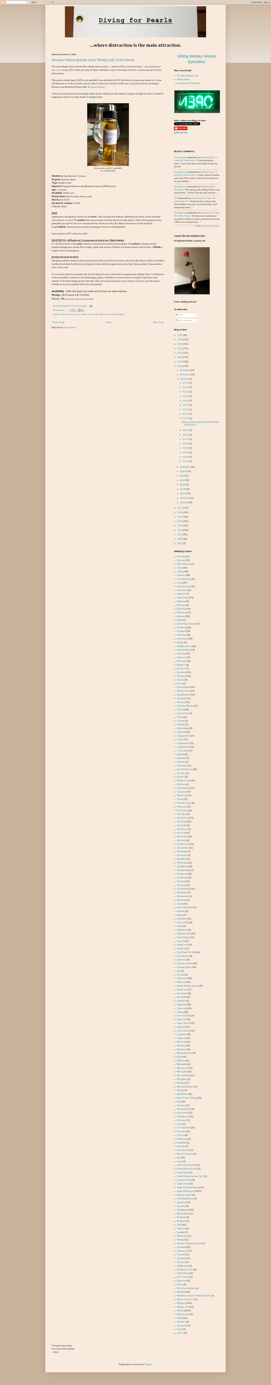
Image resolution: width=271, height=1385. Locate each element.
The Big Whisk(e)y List (187, 76)
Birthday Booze (184, 646)
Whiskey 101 (183, 1307)
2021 (180, 353)
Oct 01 (186, 461)
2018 (180, 366)
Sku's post (57, 70)
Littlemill (181, 1027)
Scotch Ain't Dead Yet (186, 1165)
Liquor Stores (183, 1023)
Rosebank (181, 1143)
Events (180, 799)
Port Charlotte (183, 1128)
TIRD (179, 1225)
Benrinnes (182, 635)
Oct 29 (186, 392)
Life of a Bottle (184, 1016)
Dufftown (181, 784)
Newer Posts (58, 322)
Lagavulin (181, 1004)
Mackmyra (182, 1049)
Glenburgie (182, 851)
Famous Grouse (184, 803)
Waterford (182, 1281)
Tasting (180, 1240)
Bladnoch (181, 657)
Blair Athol (182, 661)
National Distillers (185, 1087)
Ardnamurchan (184, 579)
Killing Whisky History (187, 986)
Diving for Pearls (69, 306)
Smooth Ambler (184, 1195)
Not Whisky (182, 1094)
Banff (179, 620)
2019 (180, 362)
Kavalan (180, 975)
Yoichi (179, 1329)
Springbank (182, 1210)
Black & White (183, 650)
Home (109, 322)
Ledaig (180, 1012)
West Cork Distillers (186, 1288)
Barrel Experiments (186, 624)
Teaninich (181, 1247)
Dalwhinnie (182, 766)
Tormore (181, 1262)
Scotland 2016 (183, 1180)
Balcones (181, 605)
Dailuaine (181, 758)
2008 (180, 539)
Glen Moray (182, 829)
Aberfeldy (181, 556)
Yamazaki (181, 1326)
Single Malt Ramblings (187, 1187)
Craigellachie (183, 747)
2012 (180, 530)
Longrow (181, 1038)
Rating (55, 298)
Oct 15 (186, 430)
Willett (180, 1318)
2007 (180, 543)
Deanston (181, 773)
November (185, 375)
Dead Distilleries (184, 769)
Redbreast (181, 1139)
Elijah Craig (182, 795)
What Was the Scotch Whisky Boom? (194, 1296)
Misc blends (182, 1068)
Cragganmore (183, 743)
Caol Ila (180, 710)
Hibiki (180, 926)
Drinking (63, 314)
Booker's (181, 668)
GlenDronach (183, 844)
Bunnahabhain (184, 695)
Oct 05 (186, 452)
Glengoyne (182, 874)
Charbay (181, 721)
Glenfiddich (182, 866)
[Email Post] (90, 306)
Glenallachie (182, 848)
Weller (180, 1285)
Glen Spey (181, 840)
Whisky (121, 314)
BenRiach (181, 631)
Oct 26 (186, 396)
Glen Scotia (182, 836)
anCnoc (180, 1333)
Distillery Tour (183, 780)
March (183, 493)
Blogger (148, 1364)
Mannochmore (184, 1053)
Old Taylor (182, 1120)
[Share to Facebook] (79, 310)
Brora (179, 684)
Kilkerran (181, 982)
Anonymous (179, 157)
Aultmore (181, 594)
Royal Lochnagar (185, 1154)
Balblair (180, 601)
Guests (180, 904)
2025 (180, 335)
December (185, 370)
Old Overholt (183, 1113)
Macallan (181, 1046)
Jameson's (181, 960)
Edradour (181, 792)
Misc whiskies (183, 1075)
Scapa (179, 1161)
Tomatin (181, 1255)
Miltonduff (182, 1064)
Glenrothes (182, 892)
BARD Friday (183, 598)
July (182, 476)
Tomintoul (181, 1258)
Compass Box (183, 736)
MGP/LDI (181, 1042)
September (185, 467)
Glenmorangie (183, 889)
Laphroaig (182, 1008)
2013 (180, 526)
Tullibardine (183, 1266)
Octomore (181, 1105)
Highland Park (184, 934)
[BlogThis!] (73, 310)
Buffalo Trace (183, 691)
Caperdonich (183, 713)
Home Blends (183, 937)
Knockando (182, 993)
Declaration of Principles (188, 83)
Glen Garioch (183, 818)
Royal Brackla (183, 1150)
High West (181, 930)
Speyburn (181, 1202)
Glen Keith (181, 825)
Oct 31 (186, 383)
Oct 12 (186, 435)
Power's (180, 1135)
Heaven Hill (182, 922)
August (183, 471)
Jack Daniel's (183, 956)
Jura (179, 971)
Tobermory (182, 1251)
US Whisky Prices (185, 1270)
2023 (180, 344)
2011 (180, 535)
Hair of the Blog (184, 907)
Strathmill (181, 1221)
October (184, 379)
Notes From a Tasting (187, 1098)
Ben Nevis (181, 628)
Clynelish (181, 732)
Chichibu (181, 724)
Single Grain (87, 314)
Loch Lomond (183, 1031)
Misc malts (182, 1072)
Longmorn (182, 1034)
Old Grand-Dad (184, 1109)
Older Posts (158, 322)
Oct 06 (186, 448)
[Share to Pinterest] (82, 310)
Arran (179, 583)
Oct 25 (186, 401)
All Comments (184, 320)
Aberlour (181, 560)
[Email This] (70, 310)
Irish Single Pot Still (186, 952)
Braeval (180, 680)
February (184, 498)
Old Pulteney (183, 1116)
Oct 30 (186, 387)
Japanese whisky (185, 963)
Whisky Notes (183, 79)
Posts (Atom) (70, 327)
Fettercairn (182, 807)
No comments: (59, 310)
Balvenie (181, 616)
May (182, 485)
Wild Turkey (183, 1314)
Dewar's (180, 777)
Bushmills (181, 698)
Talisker (180, 1229)
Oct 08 (186, 444)
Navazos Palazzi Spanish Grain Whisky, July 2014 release (93, 60)
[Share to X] (76, 310)
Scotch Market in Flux (187, 1169)
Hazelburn (182, 919)
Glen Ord (181, 833)
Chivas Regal (183, 728)
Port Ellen (181, 1131)
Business (181, 702)
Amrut (180, 568)
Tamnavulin (182, 1236)
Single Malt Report (101, 314)
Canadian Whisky (185, 706)
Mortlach (181, 1083)
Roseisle (181, 1146)
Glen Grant (182, 822)
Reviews (71, 314)
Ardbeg (180, 572)
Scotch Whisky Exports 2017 (190, 1176)
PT (175, 198)
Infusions (181, 948)
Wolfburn (181, 1322)
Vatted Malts (182, 1273)
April (182, 489)
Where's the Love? (185, 1299)
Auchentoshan (183, 586)
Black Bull (181, 654)
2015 (180, 517)
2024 (180, 340)
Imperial (181, 941)
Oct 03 (186, 457)
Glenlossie (181, 885)
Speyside (181, 1206)
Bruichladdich (183, 687)
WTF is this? (182, 1277)
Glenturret (181, 900)
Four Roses (182, 810)
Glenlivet (181, 881)
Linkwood (182, 1019)
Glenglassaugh (184, 870)
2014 (180, 521)
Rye (178, 1158)
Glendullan (182, 859)
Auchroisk (181, 590)
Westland (181, 1292)
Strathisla (181, 1217)
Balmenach (182, 612)
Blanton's (181, 665)
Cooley (180, 739)
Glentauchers (183, 896)
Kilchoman (182, 978)
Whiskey (113, 314)
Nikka (180, 1090)
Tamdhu (180, 1232)
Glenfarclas (182, 863)
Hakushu (181, 911)
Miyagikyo (182, 1079)
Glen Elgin (181, 814)
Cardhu (180, 717)
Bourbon (181, 672)
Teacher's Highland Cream (189, 1243)
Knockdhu (181, 997)
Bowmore (181, 676)
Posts (180, 315)
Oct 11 (186, 439)
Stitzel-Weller (183, 1214)
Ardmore (181, 575)
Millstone (181, 1060)
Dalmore (181, 762)
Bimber (180, 642)
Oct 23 (186, 405)
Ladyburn (181, 1001)
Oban (179, 1102)
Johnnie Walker (184, 967)
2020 (180, 357)
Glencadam (182, 855)
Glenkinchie (182, 878)
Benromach (182, 639)
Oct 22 (186, 409)
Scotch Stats (182, 1173)
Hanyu (180, 915)
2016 (180, 512)
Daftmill (180, 754)
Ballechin (181, 609)
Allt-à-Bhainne (184, 564)
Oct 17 (186, 418)
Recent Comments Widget (210, 226)
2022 (180, 348)
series (78, 314)
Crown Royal (183, 751)
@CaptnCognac (96, 87)
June (182, 480)
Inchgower (182, 945)
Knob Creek (182, 990)
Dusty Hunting (183, 788)
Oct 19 (186, 414)
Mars (179, 1057)
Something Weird (185, 1199)
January (184, 502)
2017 (180, 508)
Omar (179, 1124)
